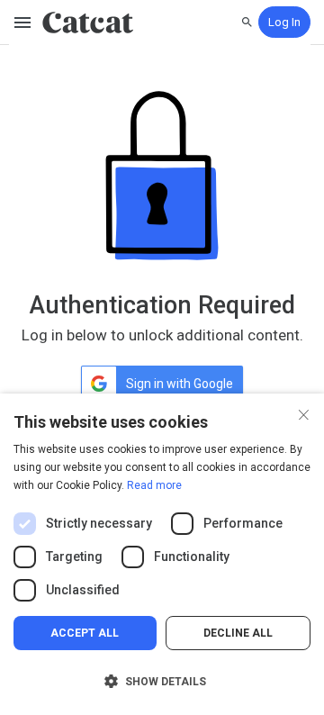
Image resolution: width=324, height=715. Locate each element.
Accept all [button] (84, 633)
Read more (154, 485)
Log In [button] (284, 22)
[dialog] (162, 554)
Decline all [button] (238, 633)
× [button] (303, 413)
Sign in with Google (179, 383)
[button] (162, 681)
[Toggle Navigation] (23, 22)
